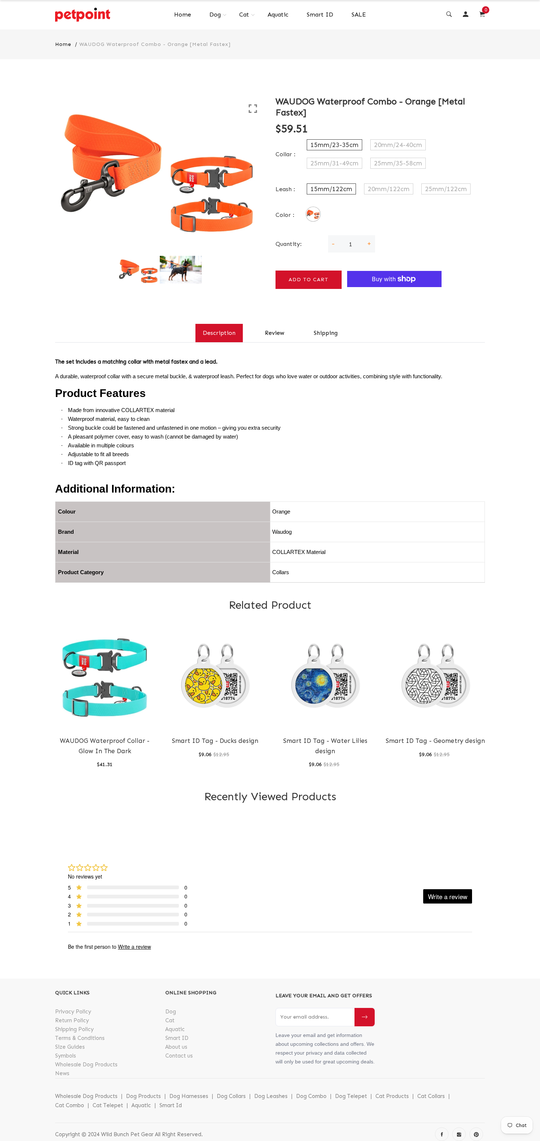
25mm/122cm (446, 189)
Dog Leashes (271, 1096)
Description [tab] (219, 332)
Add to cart (308, 279)
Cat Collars (431, 1096)
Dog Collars (231, 1096)
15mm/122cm (331, 189)
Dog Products (143, 1096)
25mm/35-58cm (398, 163)
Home (182, 14)
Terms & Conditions (80, 1038)
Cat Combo (69, 1105)
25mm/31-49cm (334, 163)
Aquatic (277, 14)
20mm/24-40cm (398, 145)
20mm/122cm (389, 189)
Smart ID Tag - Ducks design (215, 740)
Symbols (65, 1055)
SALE (359, 14)
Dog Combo (311, 1096)
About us (176, 1047)
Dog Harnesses (188, 1096)
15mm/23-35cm (334, 145)
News (62, 1073)
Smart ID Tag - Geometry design (435, 740)
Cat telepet (108, 1105)
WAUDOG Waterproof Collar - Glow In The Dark (105, 745)
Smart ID (320, 14)
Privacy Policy (73, 1011)
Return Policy (72, 1020)
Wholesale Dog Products (86, 1064)
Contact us (179, 1055)
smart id (170, 1105)
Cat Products (392, 1096)
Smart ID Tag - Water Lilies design (325, 745)
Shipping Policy (74, 1029)
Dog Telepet (351, 1096)
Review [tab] (274, 332)
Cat (244, 14)
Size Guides (70, 1047)
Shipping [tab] (326, 332)
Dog (215, 14)
